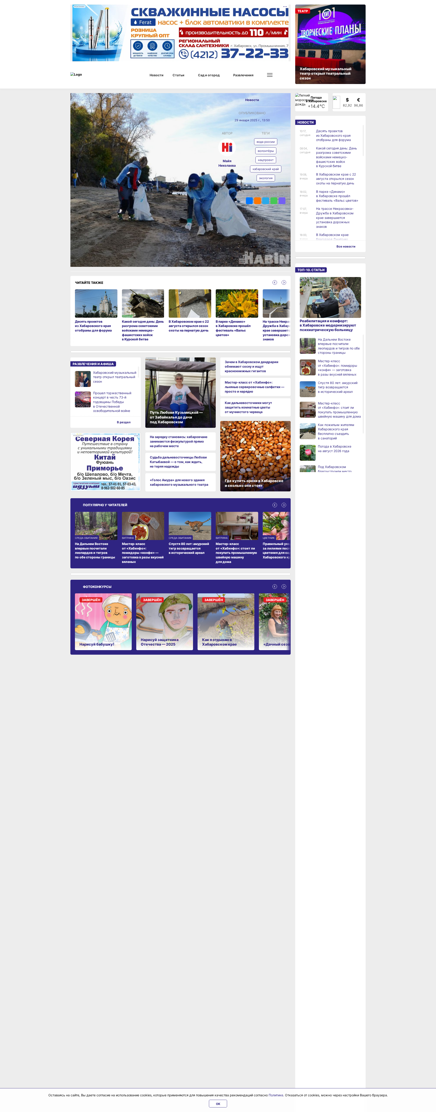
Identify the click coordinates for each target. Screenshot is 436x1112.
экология (265, 178)
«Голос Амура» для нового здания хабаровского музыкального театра (179, 482)
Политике (276, 1095)
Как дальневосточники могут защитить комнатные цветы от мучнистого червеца (248, 407)
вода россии (266, 142)
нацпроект (266, 160)
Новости (252, 100)
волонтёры (266, 151)
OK (218, 1104)
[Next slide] (284, 282)
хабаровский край (266, 169)
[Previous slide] (274, 282)
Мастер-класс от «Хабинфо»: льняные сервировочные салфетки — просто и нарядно (254, 386)
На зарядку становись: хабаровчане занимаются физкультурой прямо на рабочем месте (178, 441)
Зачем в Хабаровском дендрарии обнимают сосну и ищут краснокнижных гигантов (251, 366)
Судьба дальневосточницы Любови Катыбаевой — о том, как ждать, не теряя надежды (178, 461)
